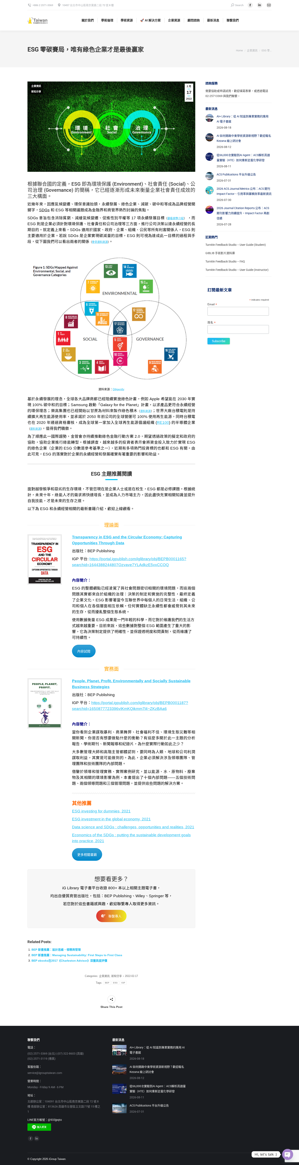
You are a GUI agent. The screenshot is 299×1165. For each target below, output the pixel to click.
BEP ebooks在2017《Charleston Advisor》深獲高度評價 (69, 960)
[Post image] (209, 118)
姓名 (211, 322)
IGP (123, 983)
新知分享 (36, 91)
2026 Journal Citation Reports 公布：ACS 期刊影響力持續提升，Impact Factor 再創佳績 (243, 213)
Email (212, 304)
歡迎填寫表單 (242, 91)
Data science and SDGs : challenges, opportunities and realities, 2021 (133, 827)
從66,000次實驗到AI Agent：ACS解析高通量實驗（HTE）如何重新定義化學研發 (243, 157)
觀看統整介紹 (175, 218)
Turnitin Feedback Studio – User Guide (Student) (235, 244)
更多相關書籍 (87, 854)
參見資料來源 (100, 242)
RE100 (163, 422)
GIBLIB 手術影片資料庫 (220, 253)
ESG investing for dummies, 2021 (101, 811)
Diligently (118, 389)
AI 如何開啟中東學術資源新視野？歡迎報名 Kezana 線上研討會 (244, 138)
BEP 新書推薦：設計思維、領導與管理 (56, 949)
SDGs (44, 210)
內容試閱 (83, 651)
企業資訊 (36, 86)
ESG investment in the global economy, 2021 (111, 819)
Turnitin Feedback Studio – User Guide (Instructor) (236, 269)
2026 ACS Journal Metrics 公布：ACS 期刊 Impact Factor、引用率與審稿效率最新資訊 (244, 191)
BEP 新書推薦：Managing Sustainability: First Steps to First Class (77, 955)
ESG (115, 983)
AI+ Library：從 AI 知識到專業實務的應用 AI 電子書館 (242, 119)
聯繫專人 (114, 916)
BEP (107, 983)
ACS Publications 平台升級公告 (236, 174)
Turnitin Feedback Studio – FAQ (225, 261)
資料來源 (145, 411)
